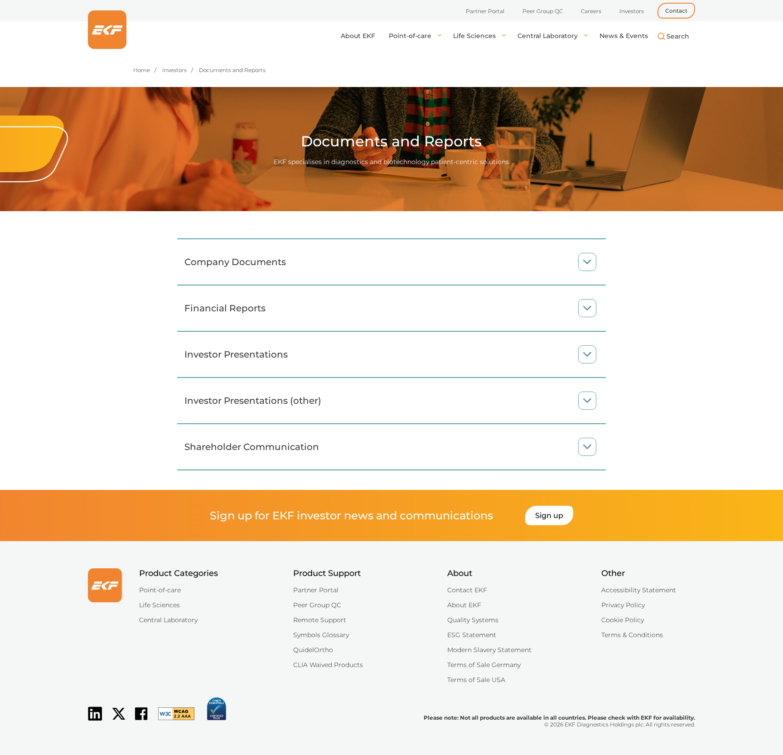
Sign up (549, 515)
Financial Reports (225, 308)
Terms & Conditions (632, 635)
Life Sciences (475, 36)
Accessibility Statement (638, 590)
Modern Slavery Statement (489, 650)
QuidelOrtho (313, 650)
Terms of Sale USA (476, 680)
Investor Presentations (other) (252, 400)
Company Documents (235, 262)
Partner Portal (485, 11)
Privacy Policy (623, 605)
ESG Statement (471, 635)
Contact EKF (467, 590)
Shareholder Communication (251, 446)
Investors (631, 11)
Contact (676, 10)
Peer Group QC (542, 11)
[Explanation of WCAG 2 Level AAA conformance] (171, 721)
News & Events (623, 36)
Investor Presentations (236, 354)
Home (141, 70)
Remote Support (319, 620)
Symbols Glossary (321, 635)
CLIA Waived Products (328, 665)
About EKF (358, 36)
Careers (591, 11)
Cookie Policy (622, 620)
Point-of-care (411, 36)
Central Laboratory (548, 36)
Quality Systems (472, 620)
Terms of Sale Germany (484, 665)
